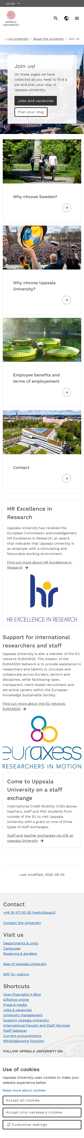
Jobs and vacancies (35, 101)
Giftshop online (16, 1000)
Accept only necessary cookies (34, 1112)
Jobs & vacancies (17, 1010)
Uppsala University (14, 38)
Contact (21, 467)
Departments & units (20, 943)
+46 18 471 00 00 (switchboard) (29, 912)
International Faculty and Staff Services (36, 1025)
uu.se (10, 3)
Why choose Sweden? (35, 196)
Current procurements (22, 1036)
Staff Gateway (15, 1031)
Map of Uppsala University (25, 964)
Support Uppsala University (26, 1020)
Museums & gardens (20, 954)
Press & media (15, 1005)
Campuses (11, 948)
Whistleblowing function (23, 1041)
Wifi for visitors (16, 974)
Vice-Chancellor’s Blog (22, 994)
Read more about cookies (24, 1090)
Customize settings (29, 1125)
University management (23, 1015)
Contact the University (22, 923)
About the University (48, 38)
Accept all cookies (23, 1100)
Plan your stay (31, 112)
